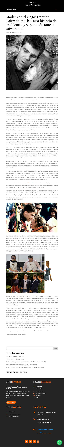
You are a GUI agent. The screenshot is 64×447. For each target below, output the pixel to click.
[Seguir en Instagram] (34, 441)
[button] (59, 442)
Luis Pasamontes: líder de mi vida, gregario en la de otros (21, 364)
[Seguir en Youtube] (26, 441)
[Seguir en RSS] (38, 442)
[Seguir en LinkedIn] (30, 441)
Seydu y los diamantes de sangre (15, 356)
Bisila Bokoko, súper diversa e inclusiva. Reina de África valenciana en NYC (26, 362)
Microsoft (30, 183)
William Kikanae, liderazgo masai (15, 359)
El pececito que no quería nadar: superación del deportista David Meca (25, 367)
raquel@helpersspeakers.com (45, 429)
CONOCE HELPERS (11, 402)
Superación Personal (17, 32)
